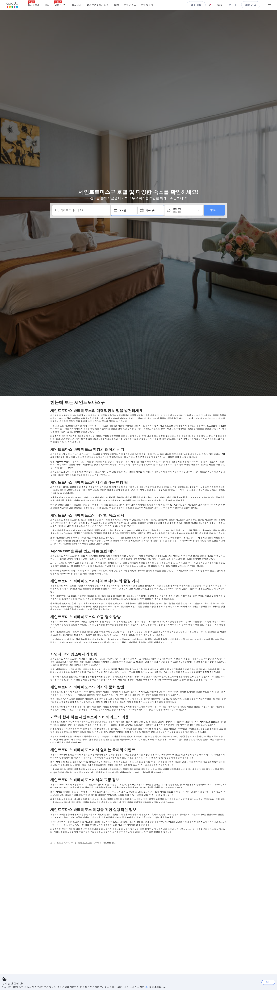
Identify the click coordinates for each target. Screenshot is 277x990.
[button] (210, 5)
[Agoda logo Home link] (12, 5)
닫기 (268, 982)
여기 (147, 986)
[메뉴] (269, 5)
